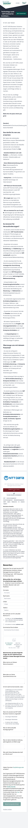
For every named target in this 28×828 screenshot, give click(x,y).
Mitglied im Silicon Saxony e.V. (14, 490)
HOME (18, 3)
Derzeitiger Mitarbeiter (11, 716)
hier (18, 792)
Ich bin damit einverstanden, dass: (13, 687)
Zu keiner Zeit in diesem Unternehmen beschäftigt (12, 723)
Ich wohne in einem (14, 624)
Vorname (6, 590)
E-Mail (5, 601)
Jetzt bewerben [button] (21, 13)
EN (22, 2)
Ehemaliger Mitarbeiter (11, 719)
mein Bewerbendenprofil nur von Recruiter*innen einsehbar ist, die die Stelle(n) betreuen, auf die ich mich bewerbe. (14, 706)
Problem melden (7, 809)
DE (26, 2)
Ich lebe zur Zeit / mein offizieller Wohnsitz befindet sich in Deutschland (14, 620)
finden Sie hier (11, 786)
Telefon (5, 608)
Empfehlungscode (18, 767)
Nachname (6, 596)
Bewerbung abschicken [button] (12, 804)
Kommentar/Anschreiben (10, 627)
